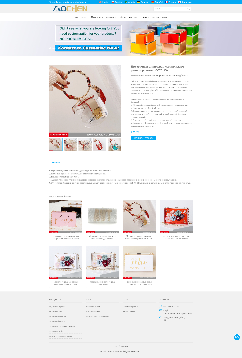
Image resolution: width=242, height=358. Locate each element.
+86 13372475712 (171, 306)
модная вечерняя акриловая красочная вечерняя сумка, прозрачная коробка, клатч (66, 283)
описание (56, 162)
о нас (84, 17)
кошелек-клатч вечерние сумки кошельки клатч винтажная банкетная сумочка (176, 237)
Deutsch (145, 2)
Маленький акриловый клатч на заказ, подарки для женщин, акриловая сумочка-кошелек (102, 237)
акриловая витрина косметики (62, 326)
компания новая (93, 306)
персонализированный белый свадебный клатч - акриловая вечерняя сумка (139, 283)
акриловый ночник (57, 321)
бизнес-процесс (130, 311)
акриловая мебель (56, 331)
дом (77, 17)
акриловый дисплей (57, 316)
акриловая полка (56, 311)
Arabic (131, 2)
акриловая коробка (57, 306)
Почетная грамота (130, 306)
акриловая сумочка (109, 48)
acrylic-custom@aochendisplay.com (69, 2)
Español (159, 2)
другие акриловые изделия (84, 48)
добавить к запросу (143, 138)
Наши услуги (97, 17)
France (172, 2)
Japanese (187, 2)
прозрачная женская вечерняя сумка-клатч (102, 283)
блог (145, 17)
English (105, 2)
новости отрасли (93, 311)
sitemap (125, 346)
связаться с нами (160, 17)
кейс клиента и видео (128, 17)
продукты (110, 17)
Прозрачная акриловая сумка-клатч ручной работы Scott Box (139, 237)
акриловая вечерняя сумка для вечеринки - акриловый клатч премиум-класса (66, 237)
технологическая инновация (98, 316)
